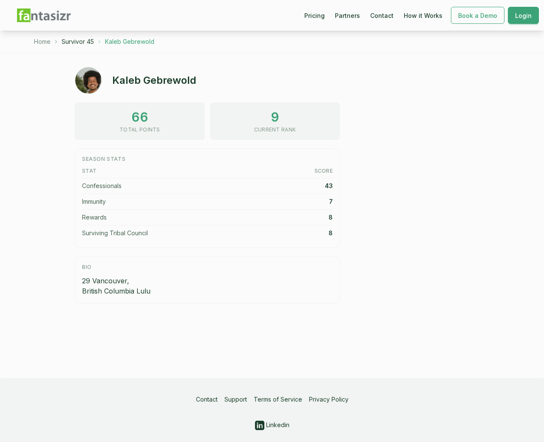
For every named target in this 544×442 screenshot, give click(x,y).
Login (523, 15)
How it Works (423, 15)
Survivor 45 (78, 41)
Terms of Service (278, 399)
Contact (382, 15)
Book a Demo (477, 15)
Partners (347, 15)
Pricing (314, 15)
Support (235, 399)
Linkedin (276, 424)
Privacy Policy (328, 399)
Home (42, 41)
